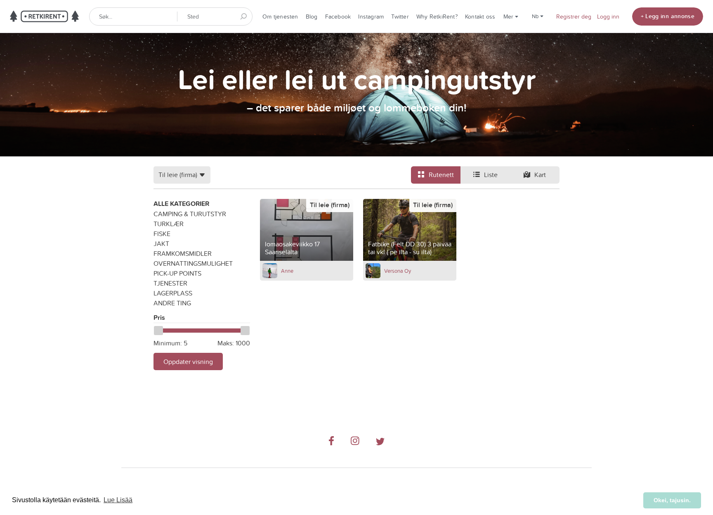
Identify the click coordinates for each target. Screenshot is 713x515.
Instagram (371, 16)
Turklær (168, 223)
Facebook (338, 16)
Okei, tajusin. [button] (672, 500)
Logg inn (608, 16)
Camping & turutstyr (189, 213)
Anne (287, 270)
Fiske (161, 233)
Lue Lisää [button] (118, 499)
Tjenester (170, 283)
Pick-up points (177, 273)
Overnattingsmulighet (193, 263)
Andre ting (172, 302)
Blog (312, 16)
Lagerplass (172, 293)
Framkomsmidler (182, 253)
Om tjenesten (280, 16)
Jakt (161, 243)
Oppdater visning (188, 361)
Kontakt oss (480, 16)
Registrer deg (573, 16)
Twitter (400, 16)
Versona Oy (397, 270)
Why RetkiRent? (437, 16)
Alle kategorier (181, 203)
